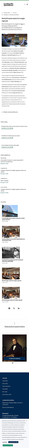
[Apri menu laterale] (27, 4)
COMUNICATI (4, 168)
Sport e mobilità (4, 180)
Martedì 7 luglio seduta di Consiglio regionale (11, 280)
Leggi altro (5, 442)
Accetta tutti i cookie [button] (7, 445)
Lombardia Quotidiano (14, 14)
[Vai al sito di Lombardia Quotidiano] (7, 5)
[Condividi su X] (14, 308)
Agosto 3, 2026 (5, 163)
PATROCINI (3, 158)
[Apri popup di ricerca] (25, 4)
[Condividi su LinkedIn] (18, 308)
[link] (7, 128)
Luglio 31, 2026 (5, 173)
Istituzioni (4, 187)
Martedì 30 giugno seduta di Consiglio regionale (12, 300)
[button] (4, 349)
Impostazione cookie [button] (6, 394)
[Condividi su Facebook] (9, 308)
